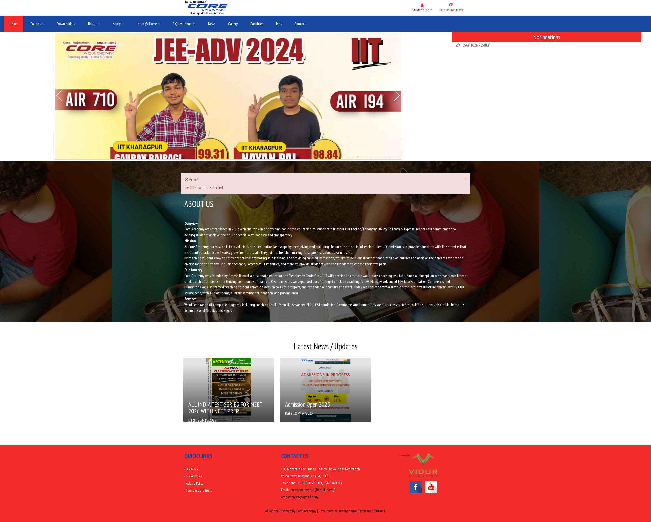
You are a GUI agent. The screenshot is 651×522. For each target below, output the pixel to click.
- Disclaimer (191, 469)
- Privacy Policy (193, 476)
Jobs (279, 23)
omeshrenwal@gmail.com (299, 497)
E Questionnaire (184, 23)
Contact (300, 23)
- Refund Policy (193, 483)
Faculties (256, 23)
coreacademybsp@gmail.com (312, 489)
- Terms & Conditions (198, 490)
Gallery (233, 23)
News (211, 23)
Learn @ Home (147, 23)
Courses (36, 23)
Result (93, 23)
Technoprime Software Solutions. (362, 511)
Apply (117, 23)
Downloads (65, 23)
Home (14, 23)
